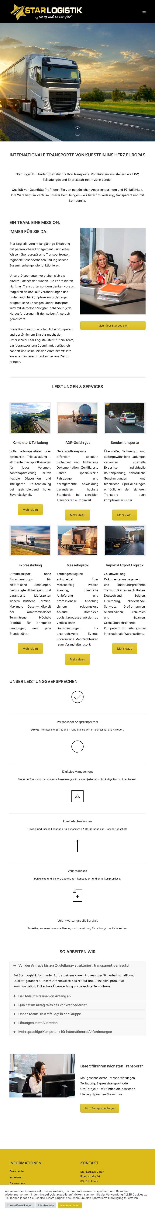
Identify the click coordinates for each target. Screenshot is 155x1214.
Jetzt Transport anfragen (99, 1108)
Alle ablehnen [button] (46, 1205)
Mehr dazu (30, 509)
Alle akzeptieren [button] (69, 1205)
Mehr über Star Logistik (112, 325)
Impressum (16, 1177)
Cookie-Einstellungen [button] (19, 1205)
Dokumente (16, 1171)
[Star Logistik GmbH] (46, 12)
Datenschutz (17, 1183)
